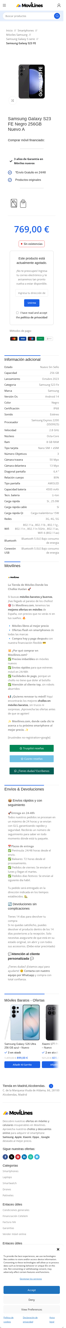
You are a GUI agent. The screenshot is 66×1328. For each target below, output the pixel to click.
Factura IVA (9, 1222)
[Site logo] (32, 5)
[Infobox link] (31, 172)
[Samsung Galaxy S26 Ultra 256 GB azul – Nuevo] (22, 1022)
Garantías (8, 1228)
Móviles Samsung (16, 34)
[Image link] (20, 1112)
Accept (32, 1290)
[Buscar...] (57, 16)
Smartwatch (10, 1183)
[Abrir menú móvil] (4, 5)
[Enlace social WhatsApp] (30, 1157)
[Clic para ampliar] (13, 100)
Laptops (7, 1177)
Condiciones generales (16, 1210)
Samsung (8, 1137)
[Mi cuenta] (58, 5)
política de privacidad (34, 317)
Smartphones (26, 30)
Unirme (32, 302)
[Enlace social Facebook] (5, 1157)
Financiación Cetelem (15, 1216)
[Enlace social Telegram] (37, 1157)
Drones (7, 1189)
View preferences (31, 1309)
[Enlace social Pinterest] (18, 1157)
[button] (58, 1249)
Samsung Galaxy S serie (20, 39)
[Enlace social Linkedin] (24, 1157)
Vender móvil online (14, 1234)
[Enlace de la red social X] (11, 1157)
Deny (32, 1299)
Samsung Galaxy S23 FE (21, 43)
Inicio (9, 30)
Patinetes (8, 1195)
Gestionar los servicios (31, 1278)
